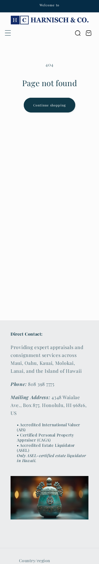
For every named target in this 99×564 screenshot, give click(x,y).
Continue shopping (49, 105)
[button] (8, 33)
